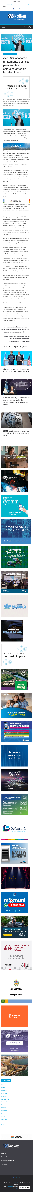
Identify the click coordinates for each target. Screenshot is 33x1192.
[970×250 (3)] (16, 144)
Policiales (4, 1110)
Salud (3, 1116)
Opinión (3, 1107)
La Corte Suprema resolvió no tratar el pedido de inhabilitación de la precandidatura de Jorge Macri (16, 338)
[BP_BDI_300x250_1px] (16, 77)
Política (14, 54)
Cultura (3, 1087)
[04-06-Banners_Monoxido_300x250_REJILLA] (14, 843)
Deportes (4, 1090)
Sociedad (4, 1119)
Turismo (3, 1125)
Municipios (4, 1105)
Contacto (4, 1164)
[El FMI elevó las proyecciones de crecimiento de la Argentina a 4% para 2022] (16, 413)
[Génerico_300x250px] (14, 447)
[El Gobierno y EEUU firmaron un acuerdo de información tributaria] (16, 352)
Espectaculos (5, 1099)
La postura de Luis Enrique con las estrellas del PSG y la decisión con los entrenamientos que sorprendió (16, 329)
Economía (4, 1156)
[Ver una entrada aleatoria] (29, 27)
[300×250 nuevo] (14, 746)
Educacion (4, 1096)
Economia (4, 1093)
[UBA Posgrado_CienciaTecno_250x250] (12, 621)
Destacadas (7, 54)
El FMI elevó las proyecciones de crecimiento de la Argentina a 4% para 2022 (16, 433)
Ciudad (3, 1084)
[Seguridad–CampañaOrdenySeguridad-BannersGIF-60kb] (14, 917)
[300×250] (14, 471)
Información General (7, 1102)
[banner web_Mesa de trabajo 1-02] (16, 974)
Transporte (4, 1122)
